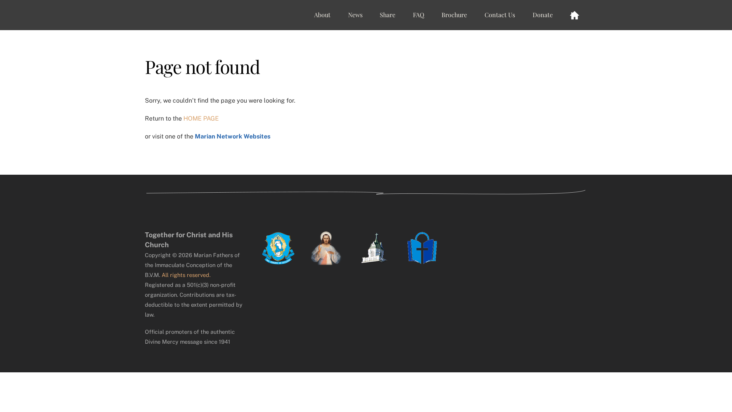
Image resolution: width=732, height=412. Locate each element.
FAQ (418, 15)
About (322, 15)
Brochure (454, 15)
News (355, 15)
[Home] (574, 15)
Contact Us (500, 15)
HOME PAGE (201, 118)
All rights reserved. (186, 275)
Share (387, 15)
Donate (543, 15)
